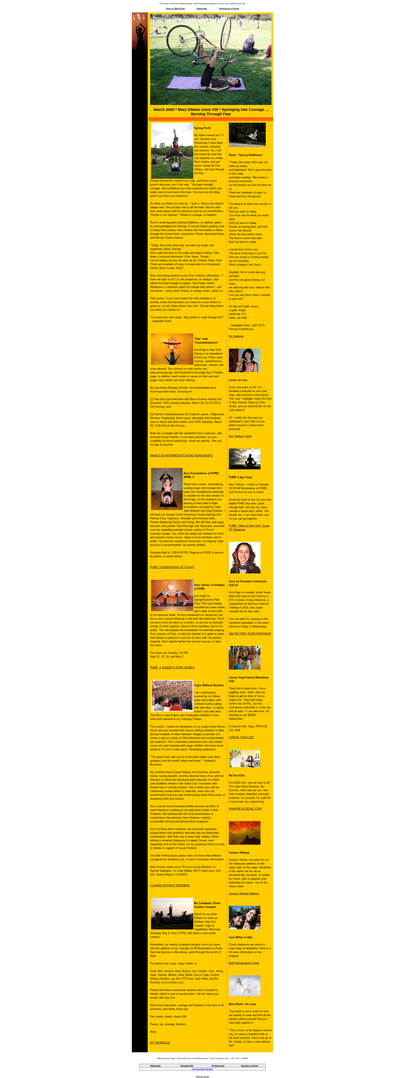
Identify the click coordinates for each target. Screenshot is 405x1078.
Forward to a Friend (229, 8)
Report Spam (202, 1076)
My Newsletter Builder (202, 1069)
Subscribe (202, 8)
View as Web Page (175, 8)
